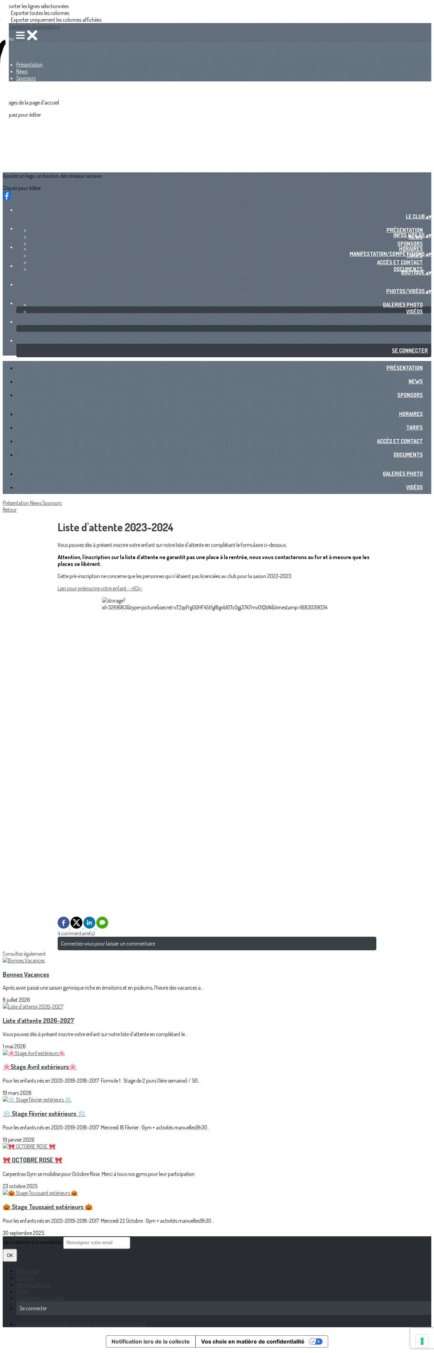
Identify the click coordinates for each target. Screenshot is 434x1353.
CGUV (22, 1291)
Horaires (411, 248)
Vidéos (414, 311)
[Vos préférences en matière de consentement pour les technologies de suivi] (422, 1341)
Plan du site (28, 1271)
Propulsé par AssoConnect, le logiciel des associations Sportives (81, 1323)
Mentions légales (33, 1284)
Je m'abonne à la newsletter (33, 1242)
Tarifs (414, 427)
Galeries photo (403, 304)
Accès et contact (400, 262)
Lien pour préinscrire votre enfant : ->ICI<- (100, 588)
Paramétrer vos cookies (40, 1298)
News (21, 71)
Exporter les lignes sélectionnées (35, 6)
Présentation (29, 64)
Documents (408, 454)
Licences (25, 1277)
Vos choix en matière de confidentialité (252, 1341)
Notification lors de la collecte (151, 1341)
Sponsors (26, 78)
